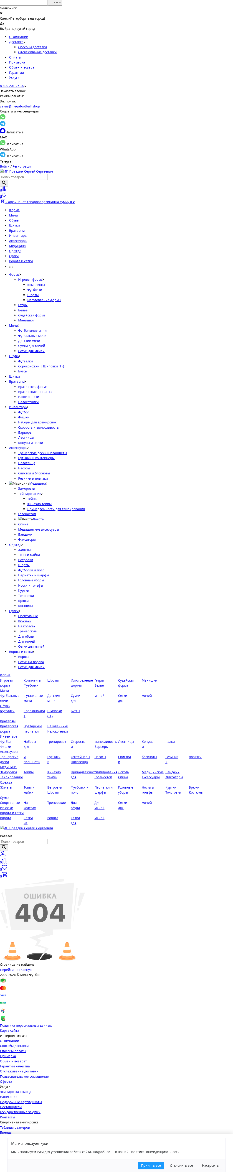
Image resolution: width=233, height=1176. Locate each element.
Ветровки (25, 560)
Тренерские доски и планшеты (42, 453)
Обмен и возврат (22, 67)
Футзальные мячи (32, 335)
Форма (14, 210)
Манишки (26, 320)
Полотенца (26, 463)
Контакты (7, 1117)
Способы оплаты (13, 1051)
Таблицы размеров (15, 1127)
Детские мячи (29, 341)
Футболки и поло (31, 570)
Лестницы (26, 437)
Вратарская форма (33, 386)
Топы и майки (29, 554)
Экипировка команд (15, 1091)
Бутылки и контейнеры (36, 458)
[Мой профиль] (2, 855)
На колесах (26, 626)
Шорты (33, 295)
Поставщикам (11, 1107)
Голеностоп (27, 514)
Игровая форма (30, 279)
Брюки (23, 600)
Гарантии (16, 72)
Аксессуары (18, 241)
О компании (18, 37)
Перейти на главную (16, 969)
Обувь (14, 220)
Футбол (23, 412)
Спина (23, 524)
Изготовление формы (44, 300)
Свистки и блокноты (34, 473)
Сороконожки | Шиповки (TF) (41, 366)
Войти (5, 166)
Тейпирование (29, 493)
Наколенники (28, 397)
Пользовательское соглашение (24, 1076)
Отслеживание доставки (37, 52)
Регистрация (23, 166)
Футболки (34, 290)
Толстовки (26, 595)
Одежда (15, 251)
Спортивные (28, 616)
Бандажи (25, 534)
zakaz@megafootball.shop (20, 106)
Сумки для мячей (31, 346)
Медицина (17, 246)
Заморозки (26, 488)
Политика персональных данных (26, 1025)
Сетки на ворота (31, 662)
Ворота (23, 656)
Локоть (38, 519)
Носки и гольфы (30, 585)
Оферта (6, 1081)
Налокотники (28, 402)
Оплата (15, 57)
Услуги (14, 77)
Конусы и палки (30, 442)
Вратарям (17, 230)
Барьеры (25, 432)
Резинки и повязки (33, 478)
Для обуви (26, 636)
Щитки (14, 225)
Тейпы (32, 498)
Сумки (14, 256)
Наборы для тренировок (37, 422)
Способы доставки (32, 47)
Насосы (24, 468)
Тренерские (27, 631)
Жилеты (24, 549)
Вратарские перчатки (35, 391)
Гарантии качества (15, 1066)
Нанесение (8, 1097)
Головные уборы (31, 580)
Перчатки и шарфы (33, 575)
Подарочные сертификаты (21, 1102)
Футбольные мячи (32, 330)
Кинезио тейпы (39, 504)
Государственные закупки (20, 1112)
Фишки (23, 417)
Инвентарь (18, 235)
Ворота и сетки (21, 261)
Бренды (6, 1132)
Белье (23, 310)
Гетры (23, 305)
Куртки (23, 590)
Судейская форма (32, 315)
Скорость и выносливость (38, 427)
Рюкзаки (24, 621)
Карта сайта (9, 1030)
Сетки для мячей (31, 351)
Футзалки (25, 361)
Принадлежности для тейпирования (56, 509)
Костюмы (25, 605)
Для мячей (26, 641)
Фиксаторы (27, 539)
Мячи (13, 215)
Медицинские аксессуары (38, 529)
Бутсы (23, 371)
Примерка (17, 62)
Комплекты (36, 285)
